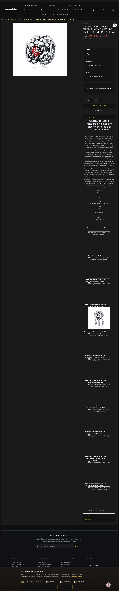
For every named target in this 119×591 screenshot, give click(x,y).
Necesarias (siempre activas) (34, 581)
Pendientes (28, 9)
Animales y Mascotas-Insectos (99, 88)
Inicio (3, 19)
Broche (61, 5)
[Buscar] (98, 9)
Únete (78, 546)
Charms (69, 5)
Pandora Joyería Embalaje (59, 14)
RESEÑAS (88, 519)
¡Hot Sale (43, 5)
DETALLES (88, 515)
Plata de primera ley (95, 77)
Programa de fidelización (42, 566)
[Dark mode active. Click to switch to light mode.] (93, 9)
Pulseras (38, 9)
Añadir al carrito (99, 106)
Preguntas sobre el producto (43, 564)
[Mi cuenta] (103, 9)
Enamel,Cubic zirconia (96, 65)
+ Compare (99, 110)
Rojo (89, 54)
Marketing (67, 581)
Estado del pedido (16, 566)
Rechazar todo (65, 587)
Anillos (52, 5)
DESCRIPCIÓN (89, 117)
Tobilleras (79, 9)
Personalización (83, 581)
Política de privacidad (76, 576)
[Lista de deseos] (108, 9)
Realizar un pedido (16, 562)
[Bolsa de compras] (113, 9)
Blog (62, 566)
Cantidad (86, 100)
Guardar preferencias (46, 587)
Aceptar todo (28, 587)
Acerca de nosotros (41, 562)
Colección (42, 14)
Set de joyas (50, 9)
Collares (78, 5)
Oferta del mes (31, 5)
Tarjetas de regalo (64, 9)
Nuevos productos (66, 562)
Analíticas (53, 581)
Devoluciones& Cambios (17, 564)
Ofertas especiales (65, 564)
